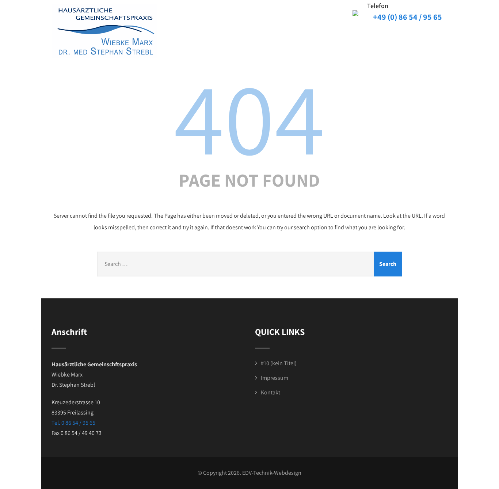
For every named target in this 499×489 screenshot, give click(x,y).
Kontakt (270, 392)
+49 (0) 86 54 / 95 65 (407, 17)
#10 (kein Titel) (279, 363)
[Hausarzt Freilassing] (104, 31)
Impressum (274, 378)
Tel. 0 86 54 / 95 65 (73, 423)
